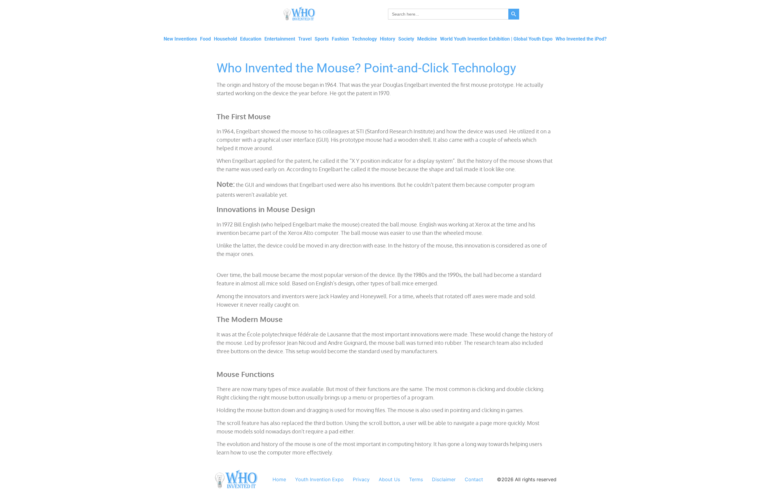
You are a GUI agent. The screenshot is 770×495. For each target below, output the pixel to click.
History (387, 39)
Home (279, 479)
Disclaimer (444, 479)
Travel (305, 39)
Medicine (427, 39)
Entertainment (279, 39)
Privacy (361, 479)
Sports (322, 39)
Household (225, 39)
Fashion (340, 39)
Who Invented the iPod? (581, 39)
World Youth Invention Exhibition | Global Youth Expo (496, 39)
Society (406, 39)
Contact (474, 479)
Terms (416, 479)
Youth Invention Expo (319, 479)
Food (205, 39)
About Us (389, 479)
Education (250, 39)
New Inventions (180, 39)
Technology (364, 39)
